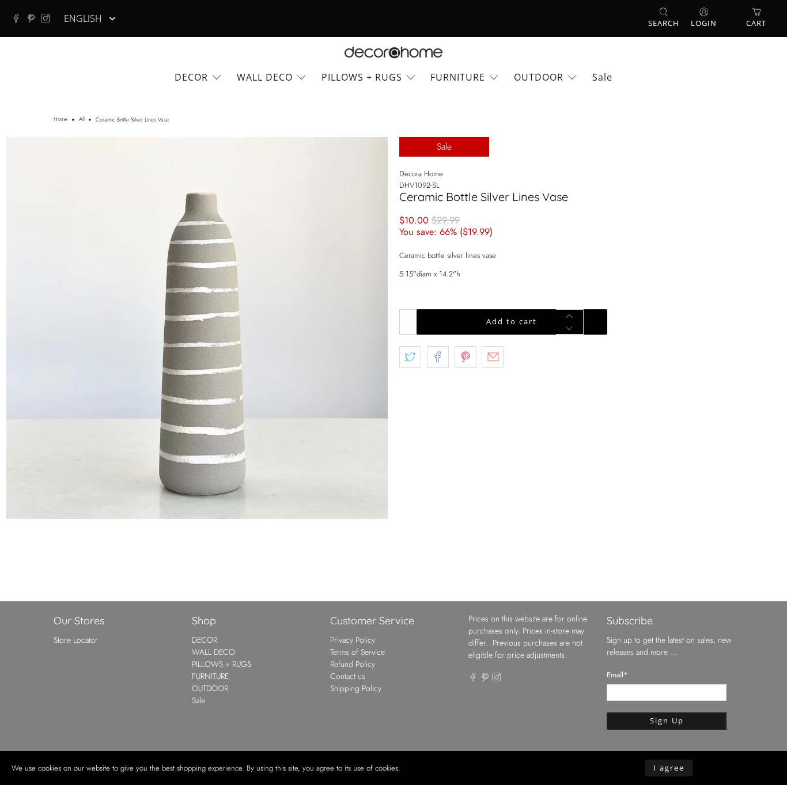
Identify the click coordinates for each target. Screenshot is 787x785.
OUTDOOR (538, 77)
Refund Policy (352, 664)
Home (60, 120)
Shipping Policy (355, 688)
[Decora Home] (393, 53)
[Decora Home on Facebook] (19, 18)
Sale (602, 77)
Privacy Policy (352, 640)
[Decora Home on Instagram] (48, 18)
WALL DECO (265, 77)
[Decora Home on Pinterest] (34, 18)
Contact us (347, 676)
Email (617, 674)
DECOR (191, 77)
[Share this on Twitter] (410, 357)
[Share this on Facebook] (438, 357)
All (82, 120)
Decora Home (421, 173)
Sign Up (667, 720)
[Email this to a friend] (493, 357)
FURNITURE (457, 77)
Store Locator (76, 640)
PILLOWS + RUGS (361, 77)
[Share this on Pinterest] (465, 357)
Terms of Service (357, 652)
